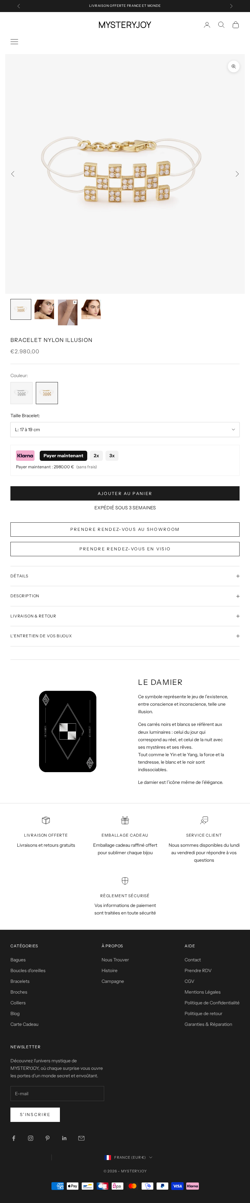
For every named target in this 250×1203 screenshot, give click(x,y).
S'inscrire (35, 1114)
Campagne (113, 981)
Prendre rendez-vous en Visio (125, 548)
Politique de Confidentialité (212, 1003)
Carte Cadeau (24, 1024)
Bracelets (20, 981)
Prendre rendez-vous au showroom (125, 529)
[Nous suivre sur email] (81, 1138)
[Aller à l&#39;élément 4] (91, 309)
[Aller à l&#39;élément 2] (44, 309)
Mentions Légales (203, 992)
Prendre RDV (198, 970)
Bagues (18, 960)
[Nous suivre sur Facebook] (13, 1138)
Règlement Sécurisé (125, 895)
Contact (193, 960)
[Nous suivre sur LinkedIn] (64, 1138)
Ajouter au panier (125, 493)
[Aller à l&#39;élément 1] (20, 309)
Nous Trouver (115, 960)
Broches (18, 992)
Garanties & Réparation (208, 1024)
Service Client (204, 835)
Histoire (110, 970)
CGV (189, 981)
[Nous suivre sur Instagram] (30, 1138)
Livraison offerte (46, 835)
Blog (15, 1013)
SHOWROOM (150, 8)
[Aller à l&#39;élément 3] (67, 312)
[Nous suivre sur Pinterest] (47, 1138)
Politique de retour (203, 1013)
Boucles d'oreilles (28, 970)
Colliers (18, 1003)
